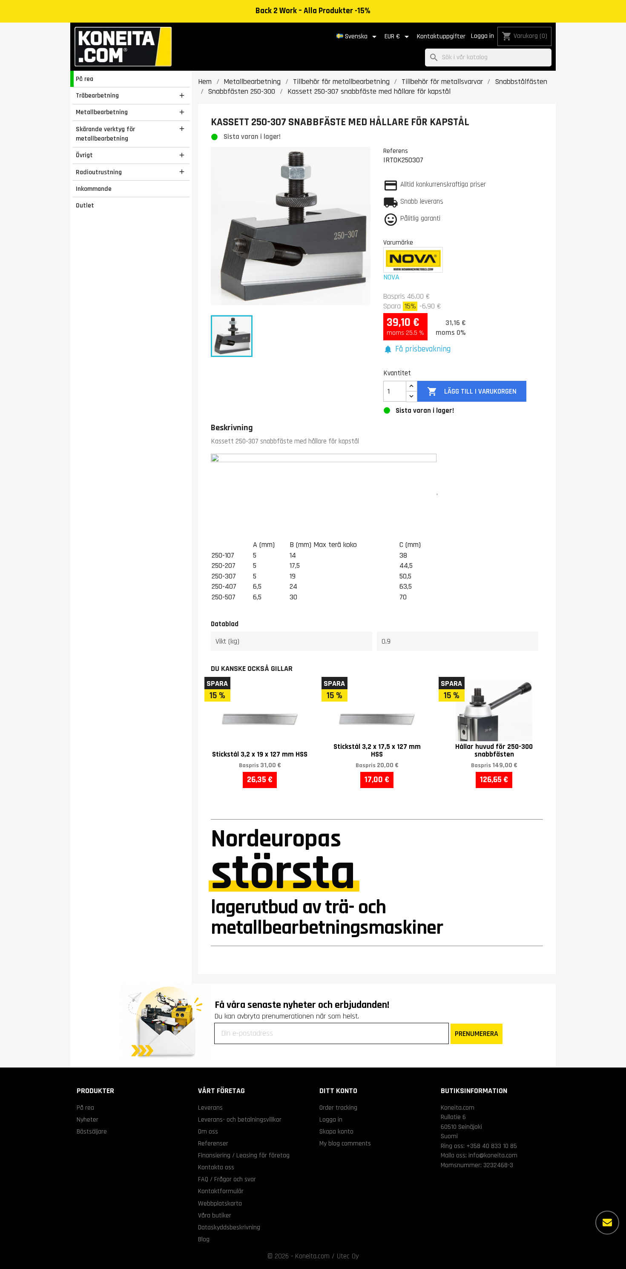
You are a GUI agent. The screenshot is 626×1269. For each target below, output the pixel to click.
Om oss (208, 1131)
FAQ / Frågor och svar (227, 1179)
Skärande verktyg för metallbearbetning (105, 134)
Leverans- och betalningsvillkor (239, 1119)
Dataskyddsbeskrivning (229, 1227)
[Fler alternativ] (607, 1222)
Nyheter (87, 1119)
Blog (204, 1239)
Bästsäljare (92, 1131)
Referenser (213, 1143)
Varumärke (398, 242)
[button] (417, 349)
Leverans (210, 1107)
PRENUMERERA (476, 1034)
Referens (395, 151)
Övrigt (84, 155)
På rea (84, 79)
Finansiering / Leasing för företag (244, 1155)
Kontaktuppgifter (441, 36)
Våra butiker (214, 1215)
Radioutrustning (99, 172)
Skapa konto (336, 1131)
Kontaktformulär (221, 1191)
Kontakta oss (216, 1167)
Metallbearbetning (102, 112)
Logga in (482, 36)
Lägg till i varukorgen (471, 391)
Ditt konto (338, 1091)
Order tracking (338, 1107)
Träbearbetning (97, 95)
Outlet (85, 205)
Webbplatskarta (220, 1203)
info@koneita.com (492, 1155)
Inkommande (94, 188)
